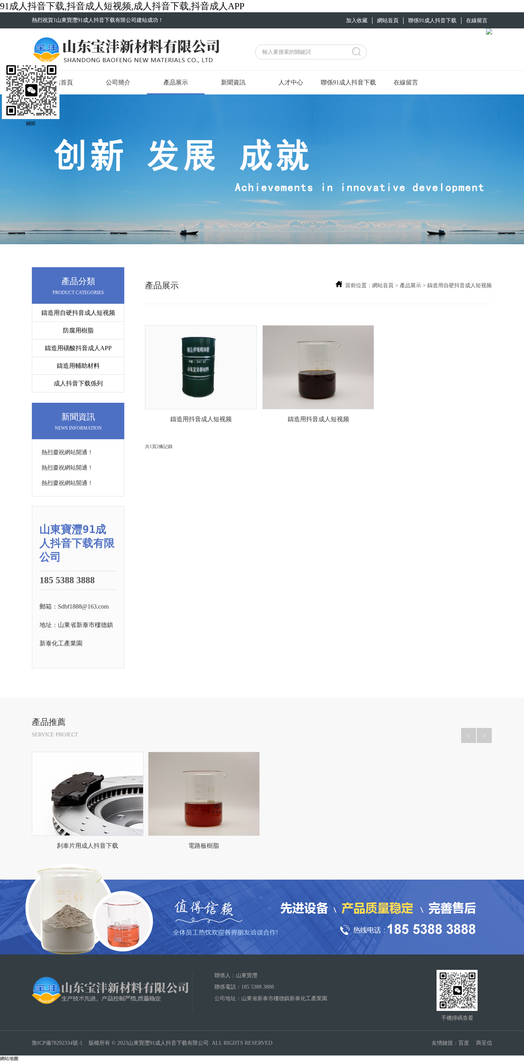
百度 (463, 1043)
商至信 (484, 1043)
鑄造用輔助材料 (78, 365)
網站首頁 (383, 285)
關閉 (30, 123)
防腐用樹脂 (78, 330)
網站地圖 (9, 1058)
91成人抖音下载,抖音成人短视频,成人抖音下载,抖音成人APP (122, 6)
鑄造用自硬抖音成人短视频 (78, 312)
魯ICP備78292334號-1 (57, 1043)
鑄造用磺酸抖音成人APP (78, 348)
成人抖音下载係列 (78, 383)
